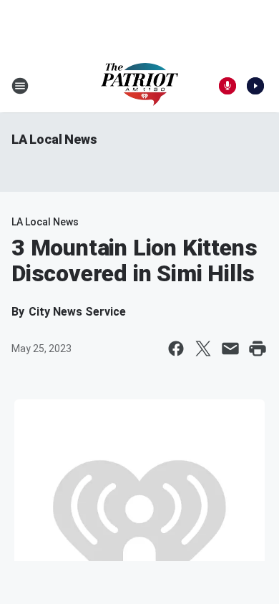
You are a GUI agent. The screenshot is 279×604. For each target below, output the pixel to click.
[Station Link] (139, 86)
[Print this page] (258, 348)
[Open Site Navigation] (20, 85)
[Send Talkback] (227, 85)
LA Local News (54, 139)
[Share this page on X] (203, 348)
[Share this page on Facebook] (176, 348)
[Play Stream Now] (255, 85)
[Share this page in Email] (230, 348)
